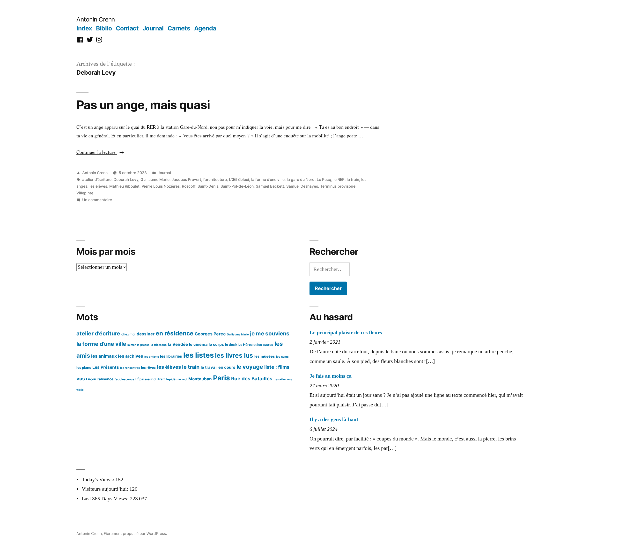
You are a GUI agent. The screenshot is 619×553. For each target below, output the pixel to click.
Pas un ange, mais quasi (143, 105)
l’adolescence (124, 379)
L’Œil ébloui (239, 179)
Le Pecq (324, 179)
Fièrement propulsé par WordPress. (135, 533)
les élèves (98, 186)
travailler (279, 379)
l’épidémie (173, 379)
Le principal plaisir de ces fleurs (346, 332)
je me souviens (269, 333)
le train (353, 179)
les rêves (148, 367)
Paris (221, 378)
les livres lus (234, 355)
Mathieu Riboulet (124, 186)
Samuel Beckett (270, 186)
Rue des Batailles (251, 379)
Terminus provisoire (337, 186)
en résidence (174, 333)
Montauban (200, 378)
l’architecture (215, 179)
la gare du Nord (301, 179)
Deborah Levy (126, 179)
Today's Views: (98, 479)
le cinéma (198, 344)
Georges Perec (210, 333)
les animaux (104, 356)
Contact (127, 28)
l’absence (105, 379)
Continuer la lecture (100, 152)
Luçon (91, 379)
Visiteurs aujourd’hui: (105, 489)
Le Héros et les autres (255, 345)
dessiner (146, 333)
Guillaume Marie (154, 179)
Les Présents (105, 367)
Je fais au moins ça (331, 376)
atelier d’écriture (96, 179)
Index (84, 28)
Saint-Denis (208, 186)
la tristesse (159, 345)
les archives (130, 356)
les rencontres (130, 367)
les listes (198, 355)
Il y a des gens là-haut (334, 419)
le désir (231, 345)
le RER (339, 179)
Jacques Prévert (186, 179)
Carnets (179, 28)
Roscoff (188, 186)
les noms (282, 356)
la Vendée (178, 344)
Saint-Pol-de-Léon (237, 186)
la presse (143, 345)
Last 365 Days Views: (106, 498)
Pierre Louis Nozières (161, 186)
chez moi (128, 334)
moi (184, 379)
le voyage (249, 366)
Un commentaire (97, 200)
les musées (264, 356)
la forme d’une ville (268, 179)
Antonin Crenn (95, 19)
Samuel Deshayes (302, 186)
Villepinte (84, 193)
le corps (216, 344)
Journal (153, 28)
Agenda (205, 28)
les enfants (151, 356)
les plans (83, 367)
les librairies (171, 356)
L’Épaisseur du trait (150, 379)
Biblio (104, 28)
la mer (131, 345)
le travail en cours (218, 367)
